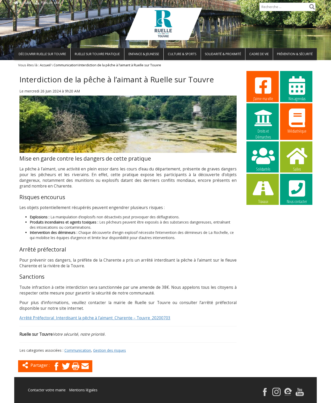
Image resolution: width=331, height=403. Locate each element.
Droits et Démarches (263, 131)
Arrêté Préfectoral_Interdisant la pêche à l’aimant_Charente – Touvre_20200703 (94, 318)
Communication (66, 65)
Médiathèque (297, 131)
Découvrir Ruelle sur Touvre (42, 54)
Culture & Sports (182, 54)
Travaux (263, 201)
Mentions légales (83, 389)
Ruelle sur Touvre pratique (97, 54)
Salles (297, 169)
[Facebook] (56, 370)
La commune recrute (263, 234)
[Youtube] (300, 394)
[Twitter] (66, 370)
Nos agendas (297, 99)
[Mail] (85, 370)
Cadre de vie (259, 54)
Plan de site (49, 2)
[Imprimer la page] (75, 370)
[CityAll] (288, 394)
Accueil (24, 2)
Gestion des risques (109, 350)
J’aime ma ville (263, 99)
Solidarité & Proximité (223, 54)
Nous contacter (297, 201)
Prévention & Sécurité (295, 54)
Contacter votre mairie (47, 389)
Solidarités (263, 169)
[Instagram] (276, 394)
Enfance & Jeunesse (144, 54)
